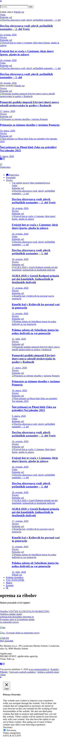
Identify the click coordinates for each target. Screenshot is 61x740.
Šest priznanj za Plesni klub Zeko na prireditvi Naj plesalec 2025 (34, 408)
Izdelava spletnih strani (48, 672)
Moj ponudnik (6, 641)
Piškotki (4, 672)
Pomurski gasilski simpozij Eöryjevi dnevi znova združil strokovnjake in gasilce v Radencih (29, 104)
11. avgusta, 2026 (20, 313)
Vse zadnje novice (20, 183)
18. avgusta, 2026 (8, 83)
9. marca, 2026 (7, 156)
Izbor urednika (36, 183)
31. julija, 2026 (19, 339)
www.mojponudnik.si (39, 669)
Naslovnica (5, 167)
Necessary (11, 730)
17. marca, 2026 (7, 111)
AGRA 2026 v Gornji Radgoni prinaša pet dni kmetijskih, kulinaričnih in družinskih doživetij (35, 279)
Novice (3, 37)
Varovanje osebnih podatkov (22, 672)
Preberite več (6, 17)
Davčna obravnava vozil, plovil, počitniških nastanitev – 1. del (31, 252)
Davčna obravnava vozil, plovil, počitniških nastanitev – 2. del (26, 27)
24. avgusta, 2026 (8, 34)
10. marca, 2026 (7, 130)
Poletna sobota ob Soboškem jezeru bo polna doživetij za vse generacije (35, 331)
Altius (3, 674)
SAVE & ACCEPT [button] (12, 735)
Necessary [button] (8, 727)
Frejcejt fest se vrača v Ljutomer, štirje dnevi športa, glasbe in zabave (26, 53)
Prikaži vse (19, 12)
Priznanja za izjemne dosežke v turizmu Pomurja (30, 124)
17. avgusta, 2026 (20, 288)
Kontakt (54, 669)
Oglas (2, 14)
